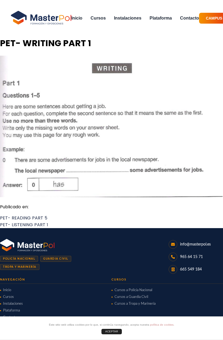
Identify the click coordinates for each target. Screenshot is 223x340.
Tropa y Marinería (19, 267)
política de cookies (162, 324)
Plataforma (161, 18)
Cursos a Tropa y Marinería (135, 304)
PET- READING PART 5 (23, 218)
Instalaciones (127, 18)
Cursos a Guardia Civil (131, 297)
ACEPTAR (111, 331)
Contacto (189, 18)
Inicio (76, 18)
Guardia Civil (55, 258)
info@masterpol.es (195, 244)
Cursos (98, 18)
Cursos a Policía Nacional (133, 290)
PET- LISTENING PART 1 (24, 225)
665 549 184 (191, 269)
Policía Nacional (19, 258)
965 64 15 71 (191, 257)
